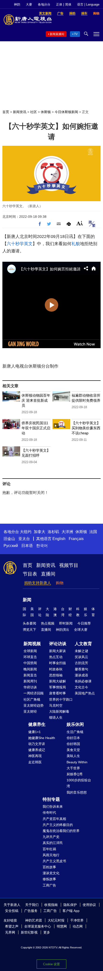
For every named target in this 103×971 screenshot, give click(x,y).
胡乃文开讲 (36, 744)
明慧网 (62, 926)
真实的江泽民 (53, 843)
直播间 (48, 574)
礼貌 (75, 243)
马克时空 (56, 705)
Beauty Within (77, 762)
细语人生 (56, 717)
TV (76, 34)
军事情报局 (57, 687)
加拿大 (39, 532)
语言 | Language (88, 4)
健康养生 (37, 724)
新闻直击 (30, 675)
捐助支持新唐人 (37, 583)
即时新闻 (66, 623)
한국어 (42, 546)
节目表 (30, 574)
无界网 (10, 932)
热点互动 (56, 657)
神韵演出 (62, 629)
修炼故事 (49, 879)
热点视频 (47, 623)
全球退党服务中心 (37, 926)
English (58, 539)
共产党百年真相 (54, 819)
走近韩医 (35, 762)
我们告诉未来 (53, 806)
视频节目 (68, 565)
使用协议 (89, 905)
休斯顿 (46, 112)
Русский (11, 546)
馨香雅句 (81, 669)
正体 (59, 4)
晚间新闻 (30, 669)
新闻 (27, 599)
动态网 (78, 926)
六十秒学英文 (20, 243)
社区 (33, 112)
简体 (68, 4)
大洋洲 (67, 532)
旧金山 (9, 539)
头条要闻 (29, 623)
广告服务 (31, 911)
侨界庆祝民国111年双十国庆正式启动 (36, 428)
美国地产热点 (85, 693)
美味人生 (73, 756)
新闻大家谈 (57, 651)
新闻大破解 (57, 681)
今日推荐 (84, 623)
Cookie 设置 (51, 964)
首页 (5, 112)
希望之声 (11, 926)
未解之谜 (81, 651)
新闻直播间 (57, 34)
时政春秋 (56, 669)
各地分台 (44, 4)
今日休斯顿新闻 (66, 112)
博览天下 (29, 629)
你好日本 (73, 738)
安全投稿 (11, 911)
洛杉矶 (53, 532)
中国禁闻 (30, 663)
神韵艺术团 (33, 920)
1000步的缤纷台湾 (79, 783)
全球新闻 (30, 651)
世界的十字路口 (61, 699)
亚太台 (24, 539)
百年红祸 (49, 849)
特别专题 (51, 799)
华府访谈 (30, 687)
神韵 (17, 4)
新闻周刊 (30, 681)
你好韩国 (73, 744)
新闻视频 (32, 643)
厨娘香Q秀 (75, 774)
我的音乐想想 (77, 792)
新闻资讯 (19, 112)
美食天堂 (73, 750)
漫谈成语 (81, 675)
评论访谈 (57, 643)
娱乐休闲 (75, 724)
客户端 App (71, 911)
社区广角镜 (31, 699)
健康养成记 (36, 750)
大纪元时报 (56, 920)
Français (76, 539)
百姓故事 (49, 867)
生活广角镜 (75, 732)
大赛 (29, 4)
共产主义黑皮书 (54, 861)
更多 (46, 932)
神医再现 (35, 756)
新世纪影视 (29, 932)
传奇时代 (49, 812)
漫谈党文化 (51, 873)
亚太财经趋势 (33, 705)
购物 (59, 583)
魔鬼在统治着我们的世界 (61, 831)
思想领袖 (56, 675)
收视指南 (51, 905)
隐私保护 (70, 905)
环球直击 (30, 657)
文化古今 (81, 687)
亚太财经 (30, 711)
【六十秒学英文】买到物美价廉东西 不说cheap (86, 428)
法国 (93, 532)
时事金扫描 (57, 663)
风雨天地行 (51, 855)
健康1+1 (34, 732)
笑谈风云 (81, 657)
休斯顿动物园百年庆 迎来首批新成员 (36, 400)
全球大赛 (80, 629)
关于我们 (32, 905)
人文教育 (83, 643)
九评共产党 (51, 837)
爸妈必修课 (83, 681)
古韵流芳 (81, 663)
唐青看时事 (57, 693)
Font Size (79, 223)
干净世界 (77, 920)
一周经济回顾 (33, 693)
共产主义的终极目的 (58, 825)
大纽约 (25, 532)
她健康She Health (41, 738)
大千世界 (73, 768)
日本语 (27, 546)
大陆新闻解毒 (59, 711)
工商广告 (49, 885)
